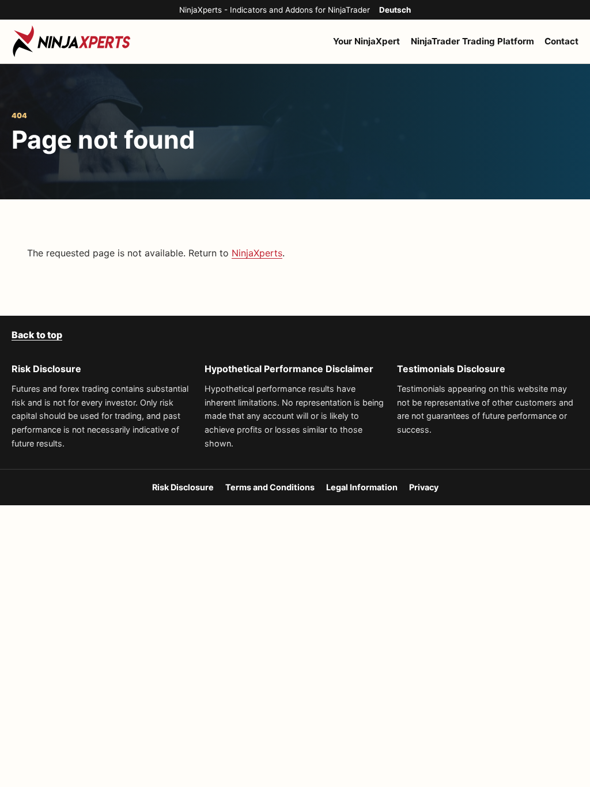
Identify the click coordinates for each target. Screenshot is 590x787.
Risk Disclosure (183, 487)
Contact (561, 41)
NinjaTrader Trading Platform (472, 41)
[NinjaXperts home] (72, 41)
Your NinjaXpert (366, 41)
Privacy (423, 487)
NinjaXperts (257, 253)
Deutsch (395, 9)
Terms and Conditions (270, 487)
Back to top (37, 334)
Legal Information (362, 487)
